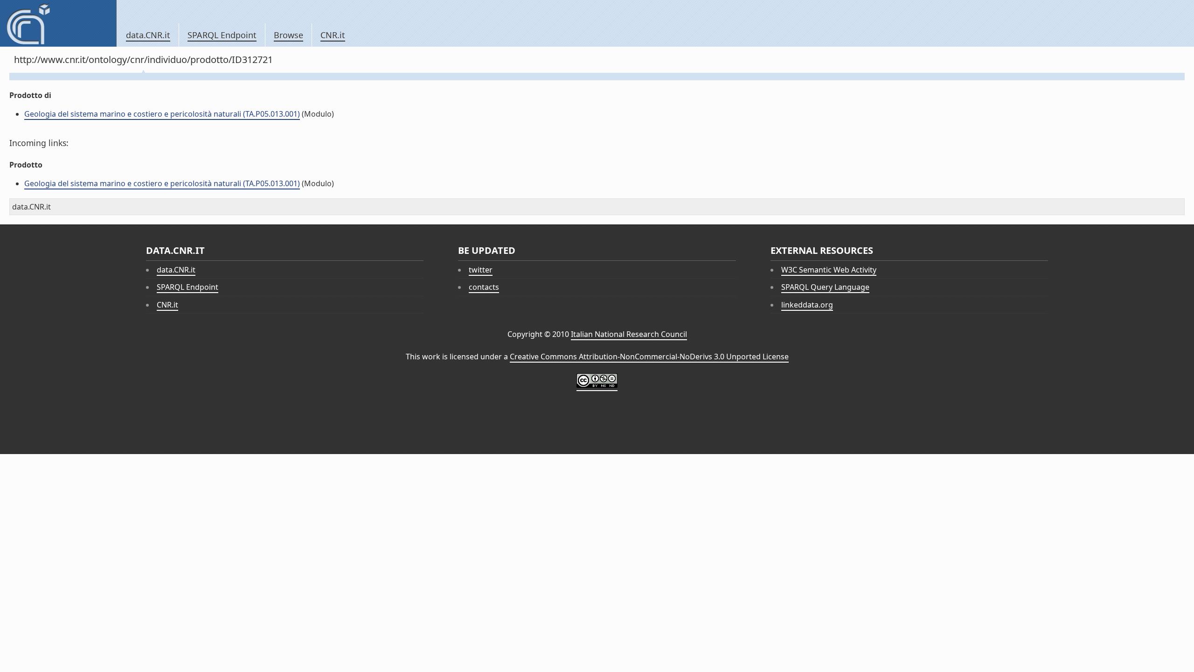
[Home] (58, 23)
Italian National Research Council (629, 334)
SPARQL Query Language (825, 287)
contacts (484, 287)
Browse (288, 35)
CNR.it (332, 35)
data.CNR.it (148, 35)
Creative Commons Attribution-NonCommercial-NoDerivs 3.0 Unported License (649, 356)
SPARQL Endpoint (222, 35)
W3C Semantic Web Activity (828, 270)
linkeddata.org (807, 305)
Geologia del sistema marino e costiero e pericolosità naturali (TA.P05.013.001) (162, 114)
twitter (481, 270)
